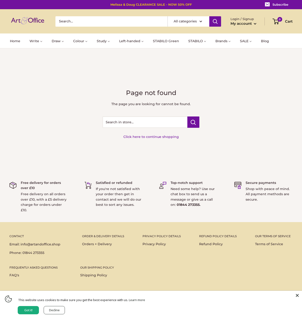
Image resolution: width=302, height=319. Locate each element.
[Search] (215, 21)
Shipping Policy (93, 275)
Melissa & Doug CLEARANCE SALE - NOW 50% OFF (151, 4)
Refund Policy (211, 244)
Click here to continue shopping (151, 137)
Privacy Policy (154, 244)
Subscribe (280, 4)
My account (242, 23)
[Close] (297, 295)
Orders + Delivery (97, 244)
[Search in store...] (193, 122)
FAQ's (14, 275)
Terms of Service (269, 244)
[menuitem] (15, 40)
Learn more (137, 300)
